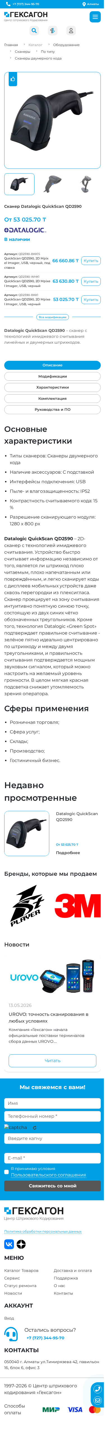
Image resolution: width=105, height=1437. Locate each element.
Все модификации (52, 317)
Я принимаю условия (48, 1172)
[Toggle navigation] (95, 16)
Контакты (63, 1293)
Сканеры (22, 51)
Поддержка (66, 1278)
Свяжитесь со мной (52, 1186)
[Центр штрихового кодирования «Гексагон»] (25, 17)
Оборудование (66, 45)
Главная (11, 45)
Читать (52, 1060)
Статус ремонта (20, 1285)
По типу (48, 51)
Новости (16, 944)
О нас (59, 1285)
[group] (52, 833)
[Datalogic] (25, 228)
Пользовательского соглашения (48, 1175)
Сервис (12, 1278)
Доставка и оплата (73, 1270)
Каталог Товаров (21, 1270)
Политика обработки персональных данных (42, 1231)
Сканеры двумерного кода (38, 58)
